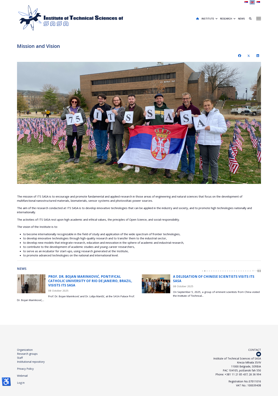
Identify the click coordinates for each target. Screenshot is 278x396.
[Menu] (258, 18)
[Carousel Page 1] (202, 271)
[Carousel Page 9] (220, 271)
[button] (249, 123)
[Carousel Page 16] (236, 271)
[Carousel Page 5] (211, 271)
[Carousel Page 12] (227, 271)
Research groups (27, 354)
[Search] (249, 18)
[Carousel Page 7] (216, 271)
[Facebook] (239, 55)
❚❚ (259, 270)
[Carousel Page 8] (218, 271)
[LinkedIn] (258, 55)
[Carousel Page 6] (213, 271)
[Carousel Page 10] (223, 271)
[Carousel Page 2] (204, 271)
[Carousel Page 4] (209, 271)
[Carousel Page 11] (225, 271)
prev (254, 271)
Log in (21, 382)
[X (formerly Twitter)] (248, 55)
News (241, 18)
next (257, 271)
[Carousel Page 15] (234, 271)
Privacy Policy (25, 368)
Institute (208, 18)
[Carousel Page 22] (250, 271)
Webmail (22, 375)
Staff (20, 357)
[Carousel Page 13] (229, 271)
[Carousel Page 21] (247, 271)
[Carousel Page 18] (241, 271)
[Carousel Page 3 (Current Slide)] (207, 271)
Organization (25, 350)
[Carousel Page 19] (243, 271)
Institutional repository (31, 361)
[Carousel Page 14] (232, 271)
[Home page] (197, 18)
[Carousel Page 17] (238, 271)
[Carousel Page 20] (245, 271)
